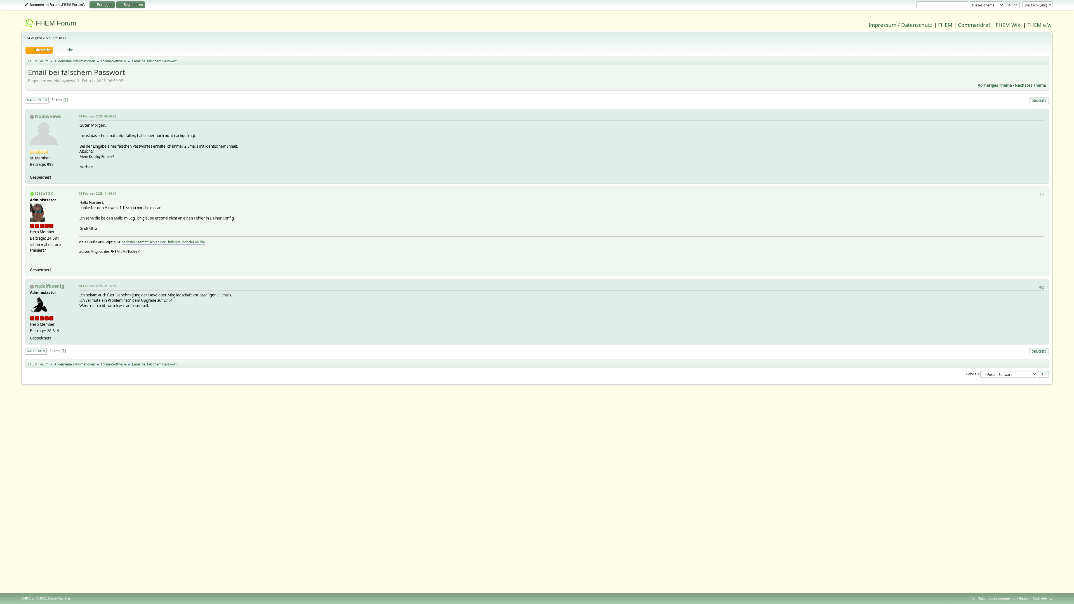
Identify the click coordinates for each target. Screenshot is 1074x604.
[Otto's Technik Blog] (32, 263)
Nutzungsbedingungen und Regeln (1003, 598)
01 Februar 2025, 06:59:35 (97, 116)
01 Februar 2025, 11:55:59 (97, 286)
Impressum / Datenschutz (900, 24)
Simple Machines (59, 598)
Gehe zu (972, 374)
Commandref (974, 24)
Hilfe (970, 598)
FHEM (945, 24)
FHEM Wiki (1009, 24)
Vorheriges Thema (995, 85)
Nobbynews (48, 116)
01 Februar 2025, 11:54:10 (97, 193)
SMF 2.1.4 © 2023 (34, 598)
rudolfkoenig (49, 286)
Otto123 (44, 193)
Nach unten (37, 100)
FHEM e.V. (1039, 24)
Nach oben (36, 351)
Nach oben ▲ (1042, 598)
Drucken (1039, 100)
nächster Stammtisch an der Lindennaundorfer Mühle (163, 242)
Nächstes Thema (1030, 85)
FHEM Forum (56, 23)
